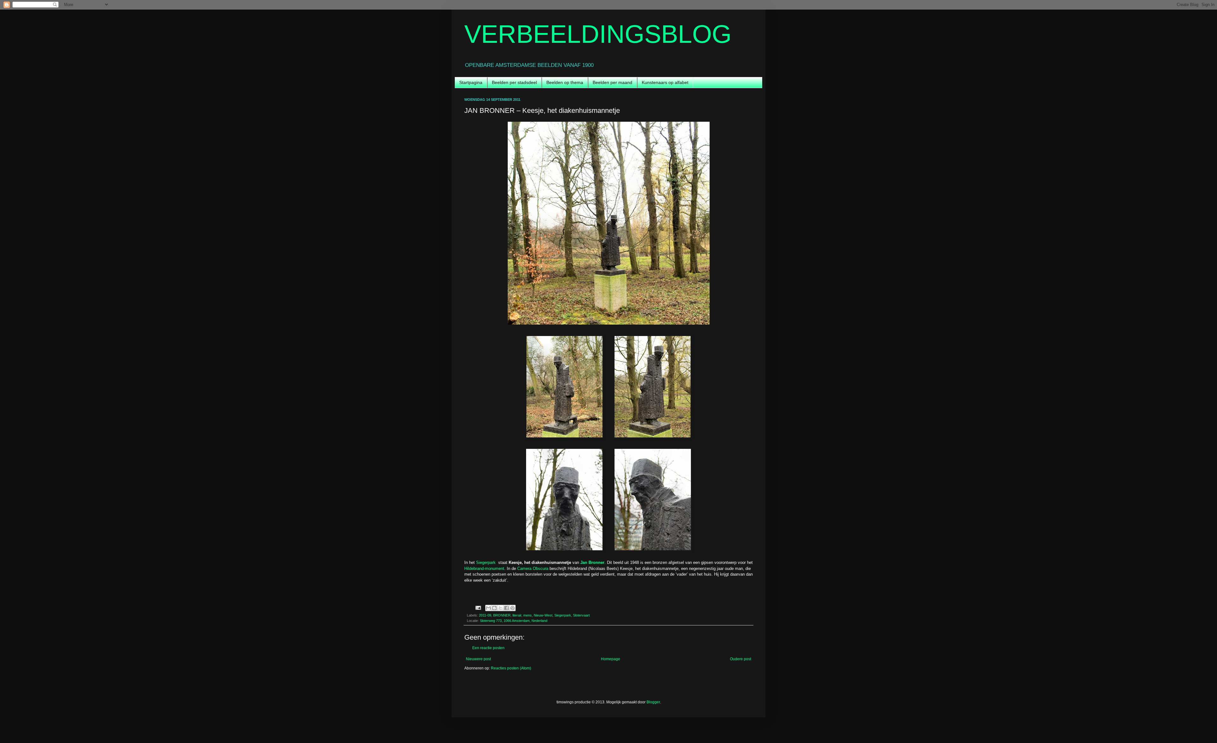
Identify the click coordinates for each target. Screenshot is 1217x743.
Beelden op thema (564, 82)
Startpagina (470, 82)
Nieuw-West (543, 615)
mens (527, 615)
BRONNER (502, 615)
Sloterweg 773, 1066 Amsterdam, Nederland (513, 621)
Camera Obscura (532, 568)
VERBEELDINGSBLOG (597, 34)
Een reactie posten (488, 648)
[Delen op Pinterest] (512, 608)
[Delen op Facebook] (506, 608)
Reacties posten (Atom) (511, 668)
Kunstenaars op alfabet (665, 82)
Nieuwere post (478, 659)
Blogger (653, 702)
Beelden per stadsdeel (514, 82)
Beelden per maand (612, 82)
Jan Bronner (592, 562)
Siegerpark (486, 562)
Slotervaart (581, 615)
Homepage (610, 659)
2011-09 (485, 615)
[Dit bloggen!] (494, 608)
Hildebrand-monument (484, 568)
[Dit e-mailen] (488, 608)
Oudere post (740, 659)
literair (516, 615)
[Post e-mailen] (478, 607)
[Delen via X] (500, 608)
